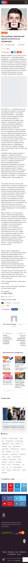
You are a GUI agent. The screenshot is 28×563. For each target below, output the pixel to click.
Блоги (16, 552)
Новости (5, 357)
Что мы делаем (11, 554)
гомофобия (4, 446)
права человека (12, 459)
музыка (3, 456)
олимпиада (4, 459)
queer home (4, 438)
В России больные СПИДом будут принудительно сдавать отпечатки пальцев (20, 340)
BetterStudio (17, 560)
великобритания (9, 441)
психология (4, 462)
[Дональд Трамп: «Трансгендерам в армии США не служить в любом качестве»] (20, 375)
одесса (8, 456)
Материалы (23, 552)
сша (11, 467)
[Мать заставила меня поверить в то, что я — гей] (8, 375)
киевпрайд (8, 451)
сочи (23, 464)
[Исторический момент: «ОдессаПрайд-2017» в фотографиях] (20, 359)
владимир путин (5, 443)
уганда (3, 470)
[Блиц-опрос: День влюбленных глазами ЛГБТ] (8, 359)
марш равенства (14, 454)
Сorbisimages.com (9, 296)
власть (12, 443)
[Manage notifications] (3, 559)
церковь (24, 470)
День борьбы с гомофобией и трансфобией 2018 (14, 422)
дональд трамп (5, 449)
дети (10, 446)
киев (3, 451)
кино (14, 451)
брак (3, 441)
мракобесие (22, 454)
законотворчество (15, 449)
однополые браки (16, 456)
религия (3, 464)
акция (21, 438)
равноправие (19, 462)
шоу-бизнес (4, 472)
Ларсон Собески (16, 302)
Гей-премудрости (8, 302)
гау (22, 443)
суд (7, 467)
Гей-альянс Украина (13, 438)
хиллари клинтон (16, 470)
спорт (3, 467)
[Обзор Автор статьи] (14, 319)
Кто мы (19, 554)
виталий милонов (19, 441)
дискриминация (16, 446)
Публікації (4, 32)
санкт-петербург (16, 464)
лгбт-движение (5, 454)
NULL (25, 29)
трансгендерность (18, 467)
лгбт (18, 451)
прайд (19, 459)
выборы (18, 443)
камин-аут (23, 449)
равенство (11, 462)
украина (8, 470)
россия (9, 464)
